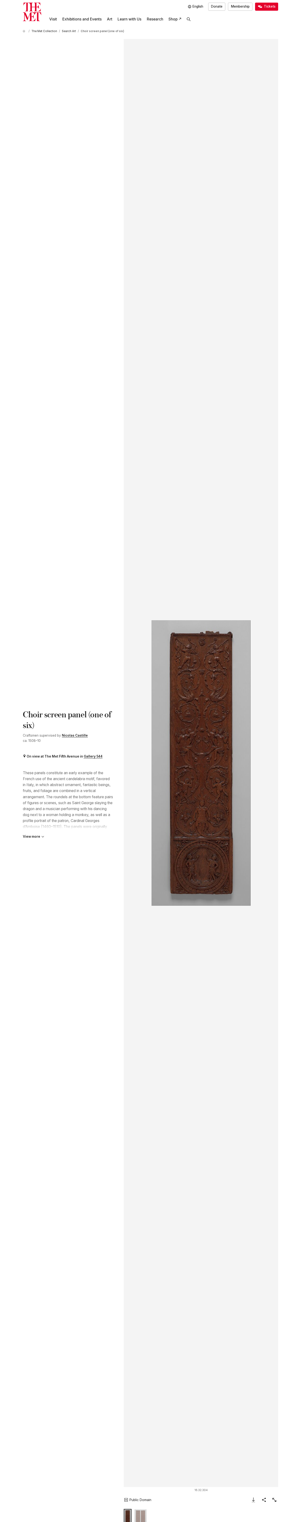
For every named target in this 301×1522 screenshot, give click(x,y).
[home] (25, 31)
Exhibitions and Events (82, 19)
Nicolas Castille (75, 735)
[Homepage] (32, 12)
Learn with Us (129, 19)
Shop (173, 19)
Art (109, 19)
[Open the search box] (188, 19)
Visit (53, 19)
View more (31, 836)
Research (155, 19)
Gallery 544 (93, 756)
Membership (240, 6)
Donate (216, 6)
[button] (201, 763)
